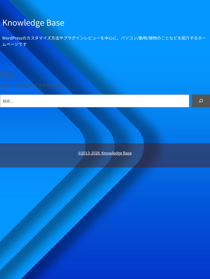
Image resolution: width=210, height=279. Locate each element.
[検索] (201, 101)
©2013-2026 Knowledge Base (105, 153)
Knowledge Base (33, 22)
